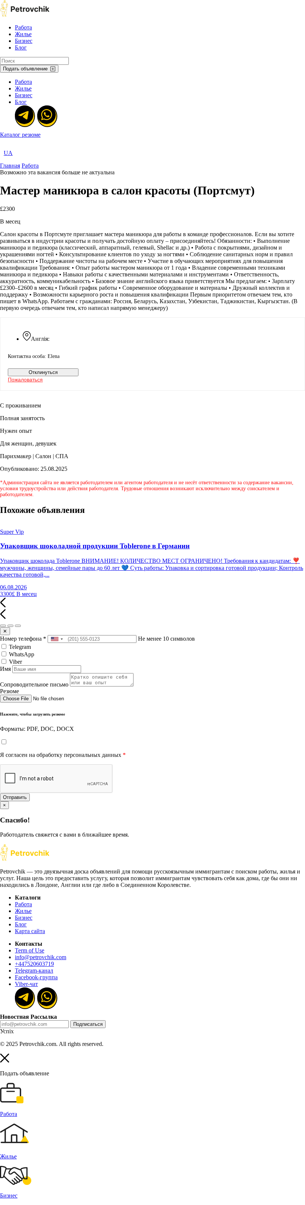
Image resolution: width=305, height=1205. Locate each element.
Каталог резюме (20, 134)
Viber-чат (26, 984)
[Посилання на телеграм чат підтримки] (24, 115)
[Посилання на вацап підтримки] (46, 115)
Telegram (19, 647)
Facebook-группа (36, 977)
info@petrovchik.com (40, 957)
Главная (10, 165)
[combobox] (56, 639)
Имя (5, 669)
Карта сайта (30, 931)
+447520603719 (34, 964)
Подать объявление (25, 69)
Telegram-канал (34, 970)
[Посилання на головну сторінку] (24, 859)
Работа (23, 27)
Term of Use (29, 950)
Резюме (9, 691)
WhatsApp (20, 654)
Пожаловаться (25, 380)
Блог (21, 47)
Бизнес (23, 41)
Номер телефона (23, 638)
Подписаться (88, 1024)
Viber (14, 662)
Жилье (23, 34)
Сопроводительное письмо (34, 684)
